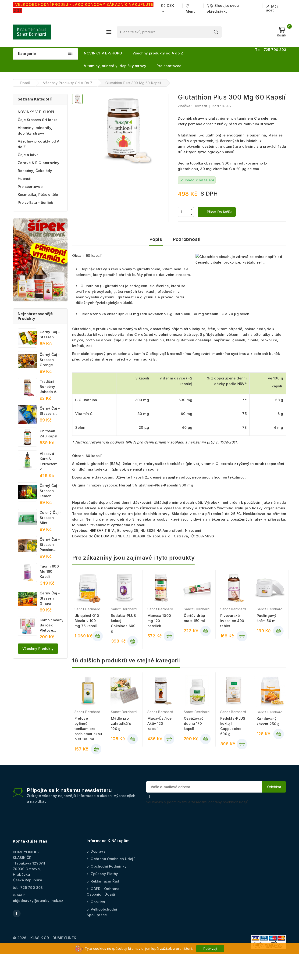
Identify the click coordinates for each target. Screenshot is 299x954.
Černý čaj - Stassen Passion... (50, 544)
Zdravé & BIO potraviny (39, 163)
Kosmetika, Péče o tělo (38, 194)
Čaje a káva (28, 155)
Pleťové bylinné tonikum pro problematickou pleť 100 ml (88, 728)
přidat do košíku (97, 636)
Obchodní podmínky (108, 866)
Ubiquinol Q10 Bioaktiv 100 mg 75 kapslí (87, 620)
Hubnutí (25, 178)
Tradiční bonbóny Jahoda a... (49, 386)
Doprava (98, 851)
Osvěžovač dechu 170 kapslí (194, 723)
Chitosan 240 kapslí (49, 433)
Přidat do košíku (219, 212)
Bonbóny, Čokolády (35, 170)
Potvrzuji (210, 948)
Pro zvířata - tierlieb (35, 202)
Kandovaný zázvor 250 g (268, 721)
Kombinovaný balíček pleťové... (51, 625)
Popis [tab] (156, 239)
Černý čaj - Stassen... (50, 334)
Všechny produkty (37, 648)
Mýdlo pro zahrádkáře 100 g (121, 723)
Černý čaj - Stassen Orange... (50, 359)
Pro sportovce (169, 66)
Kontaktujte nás (30, 841)
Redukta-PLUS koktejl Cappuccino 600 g (233, 726)
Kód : (216, 106)
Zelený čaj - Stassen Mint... (50, 517)
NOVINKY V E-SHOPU (103, 53)
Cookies (97, 902)
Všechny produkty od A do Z (157, 53)
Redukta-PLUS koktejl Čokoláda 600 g (123, 623)
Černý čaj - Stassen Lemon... (50, 490)
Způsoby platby (104, 874)
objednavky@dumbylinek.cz (38, 900)
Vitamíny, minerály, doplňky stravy (115, 66)
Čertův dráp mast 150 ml (194, 618)
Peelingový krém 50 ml (267, 618)
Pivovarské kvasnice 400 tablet (232, 620)
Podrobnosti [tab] (187, 239)
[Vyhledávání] (216, 32)
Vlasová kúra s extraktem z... (49, 461)
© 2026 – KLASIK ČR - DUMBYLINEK (44, 938)
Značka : (185, 106)
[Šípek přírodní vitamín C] (40, 259)
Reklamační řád (104, 881)
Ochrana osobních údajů (112, 859)
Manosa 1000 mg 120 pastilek (159, 620)
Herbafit (200, 106)
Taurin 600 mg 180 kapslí (49, 571)
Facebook (17, 913)
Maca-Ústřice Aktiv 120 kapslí (159, 723)
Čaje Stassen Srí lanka (38, 120)
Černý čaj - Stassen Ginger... (50, 598)
